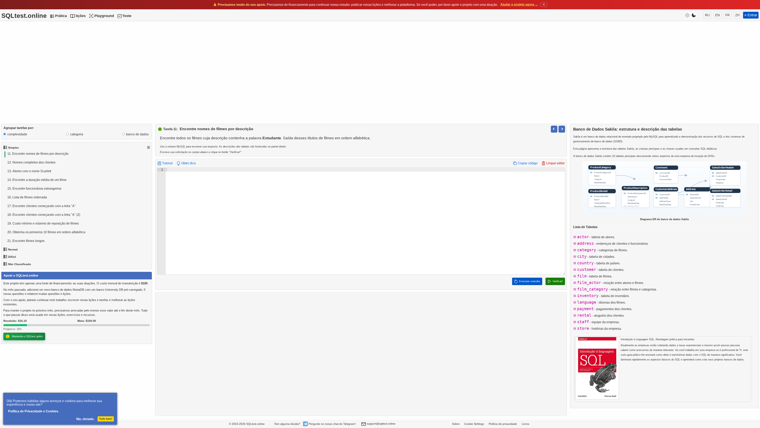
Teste (126, 16)
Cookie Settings (474, 423)
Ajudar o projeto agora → (519, 4)
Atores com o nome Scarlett (29, 171)
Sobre (456, 423)
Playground (104, 16)
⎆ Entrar (750, 15)
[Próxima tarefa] (562, 129)
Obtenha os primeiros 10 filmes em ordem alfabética (46, 232)
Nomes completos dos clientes (31, 162)
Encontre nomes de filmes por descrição (37, 153)
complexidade (17, 134)
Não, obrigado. (85, 418)
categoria (76, 134)
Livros (525, 423)
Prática (61, 16)
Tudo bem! (105, 418)
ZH (737, 15)
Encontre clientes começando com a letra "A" (41, 206)
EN (717, 15)
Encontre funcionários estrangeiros (34, 188)
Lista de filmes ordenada (27, 197)
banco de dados (137, 134)
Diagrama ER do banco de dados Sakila (664, 219)
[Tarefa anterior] (554, 129)
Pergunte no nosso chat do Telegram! (332, 423)
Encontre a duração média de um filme (36, 180)
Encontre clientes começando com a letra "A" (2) (43, 214)
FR (727, 15)
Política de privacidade (503, 423)
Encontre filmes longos (26, 241)
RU (707, 15)
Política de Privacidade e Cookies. (33, 411)
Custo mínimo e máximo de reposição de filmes (43, 223)
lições (81, 16)
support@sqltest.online (380, 423)
